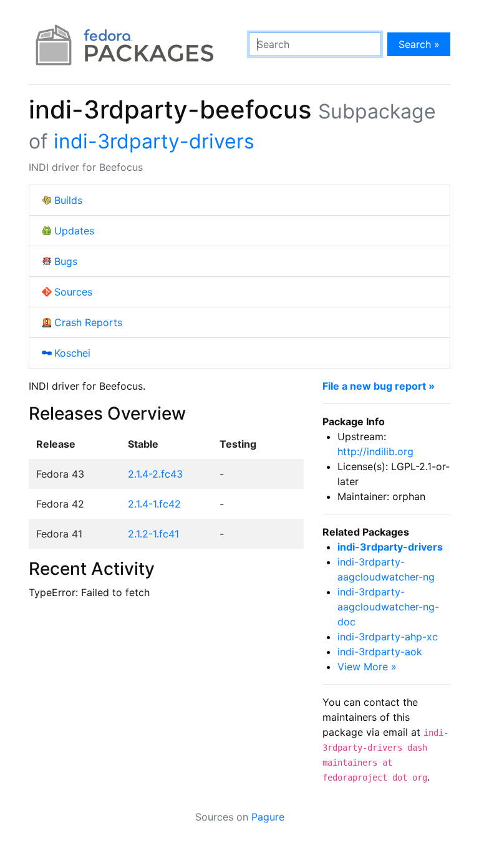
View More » (367, 666)
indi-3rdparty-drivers (154, 141)
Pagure (267, 817)
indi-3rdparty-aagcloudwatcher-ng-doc (388, 606)
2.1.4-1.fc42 (154, 504)
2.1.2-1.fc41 (153, 533)
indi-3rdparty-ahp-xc (387, 636)
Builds (68, 200)
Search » (419, 44)
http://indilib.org (375, 451)
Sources (73, 292)
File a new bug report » (378, 386)
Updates (74, 230)
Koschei (72, 353)
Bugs (65, 261)
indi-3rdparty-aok (379, 651)
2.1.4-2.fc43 (155, 474)
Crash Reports (88, 322)
